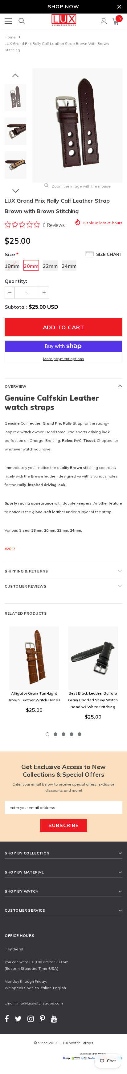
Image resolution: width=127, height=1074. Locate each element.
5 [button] (79, 734)
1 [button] (47, 734)
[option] (77, 125)
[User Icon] (104, 21)
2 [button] (55, 734)
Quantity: (16, 281)
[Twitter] (18, 1018)
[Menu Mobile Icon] (8, 21)
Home (10, 37)
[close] (119, 7)
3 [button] (63, 734)
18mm (12, 266)
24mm (69, 266)
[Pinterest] (42, 1018)
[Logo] (64, 19)
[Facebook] (7, 1018)
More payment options (63, 358)
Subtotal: (16, 307)
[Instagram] (30, 1018)
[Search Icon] (21, 21)
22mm (50, 266)
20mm (31, 266)
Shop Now (63, 6)
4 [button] (71, 734)
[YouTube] (54, 1018)
